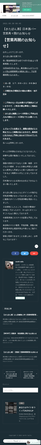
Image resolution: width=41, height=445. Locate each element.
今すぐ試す (27, 9)
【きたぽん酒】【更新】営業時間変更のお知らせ (20, 352)
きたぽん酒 (14, 15)
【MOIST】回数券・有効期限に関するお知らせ (20, 333)
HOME (4, 15)
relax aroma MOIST (28, 15)
